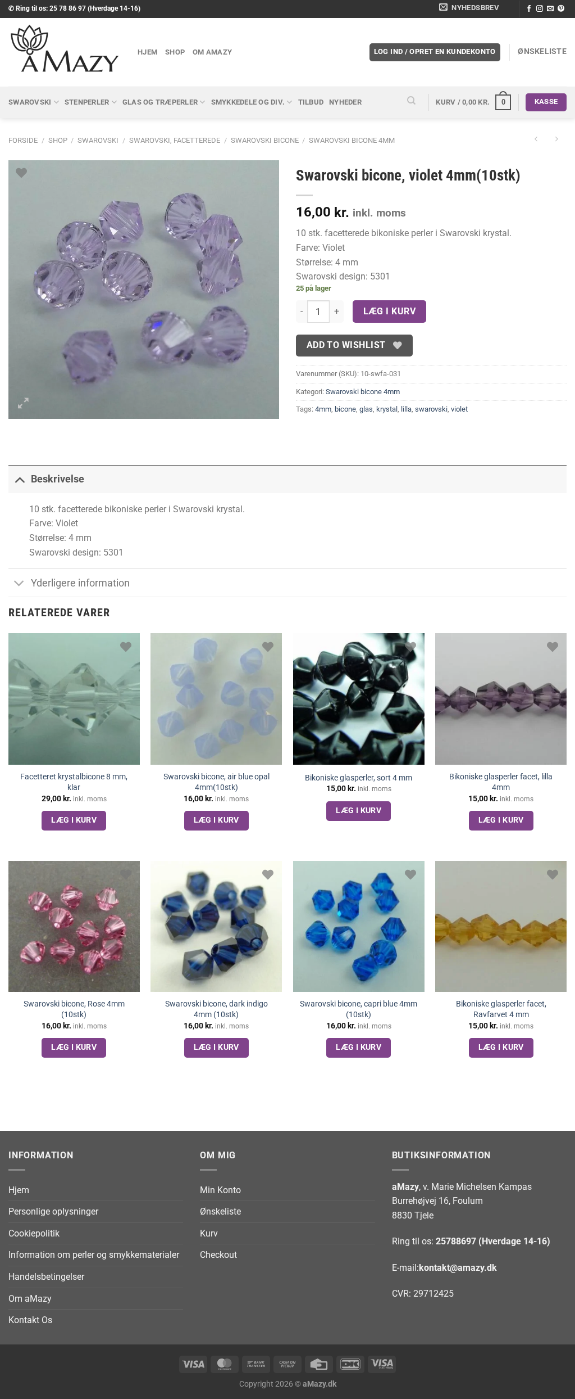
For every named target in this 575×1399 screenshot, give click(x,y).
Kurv (209, 1233)
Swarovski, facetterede (174, 140)
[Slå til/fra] (19, 479)
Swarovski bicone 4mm (352, 140)
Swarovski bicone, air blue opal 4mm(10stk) (216, 782)
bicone (345, 409)
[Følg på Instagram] (539, 9)
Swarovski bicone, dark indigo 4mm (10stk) (216, 1009)
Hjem (147, 52)
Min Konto (220, 1190)
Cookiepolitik (34, 1233)
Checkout (218, 1254)
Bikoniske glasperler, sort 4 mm (358, 778)
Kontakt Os (30, 1320)
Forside (23, 140)
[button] (471, 9)
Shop (175, 52)
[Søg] (412, 102)
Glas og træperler (160, 102)
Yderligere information (80, 583)
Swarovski (29, 102)
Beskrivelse (57, 479)
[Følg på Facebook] (529, 9)
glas (366, 409)
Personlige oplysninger (53, 1211)
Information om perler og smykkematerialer (93, 1254)
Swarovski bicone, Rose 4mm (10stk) (74, 1009)
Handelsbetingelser (46, 1276)
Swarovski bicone (265, 140)
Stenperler (87, 102)
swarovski (431, 409)
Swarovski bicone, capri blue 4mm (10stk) (358, 1009)
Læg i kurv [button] (74, 819)
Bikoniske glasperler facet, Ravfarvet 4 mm (501, 1009)
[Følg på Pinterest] (561, 9)
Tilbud (311, 102)
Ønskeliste (220, 1211)
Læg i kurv (389, 311)
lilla (406, 409)
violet (459, 409)
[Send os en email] (550, 9)
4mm (323, 409)
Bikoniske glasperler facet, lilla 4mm (501, 782)
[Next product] (536, 140)
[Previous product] (556, 140)
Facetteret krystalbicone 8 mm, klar (73, 782)
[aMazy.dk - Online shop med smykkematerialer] (64, 52)
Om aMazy (212, 52)
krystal (387, 409)
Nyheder (345, 102)
